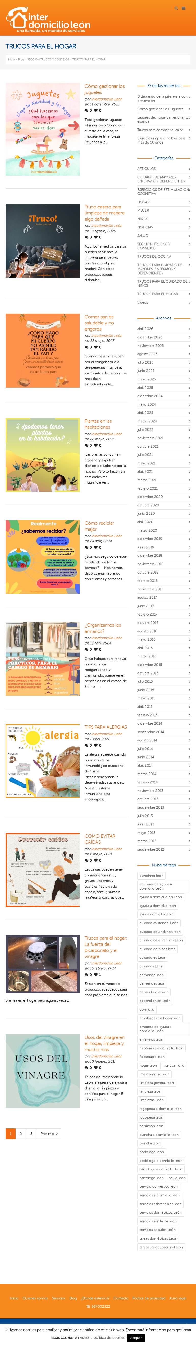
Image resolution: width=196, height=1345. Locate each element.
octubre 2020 (148, 505)
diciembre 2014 (149, 723)
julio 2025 (145, 362)
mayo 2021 (146, 463)
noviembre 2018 (150, 564)
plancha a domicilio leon (159, 1135)
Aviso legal (177, 1298)
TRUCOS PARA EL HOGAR (157, 294)
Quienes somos (35, 1298)
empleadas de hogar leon (160, 1018)
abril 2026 (145, 329)
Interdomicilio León (106, 99)
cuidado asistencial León (159, 923)
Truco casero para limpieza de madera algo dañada (105, 213)
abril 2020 (145, 522)
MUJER (143, 210)
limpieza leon (150, 1091)
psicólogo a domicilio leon (161, 1169)
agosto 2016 (147, 631)
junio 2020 (146, 514)
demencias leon (152, 983)
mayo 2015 (146, 698)
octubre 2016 (147, 623)
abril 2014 (145, 765)
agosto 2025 (147, 354)
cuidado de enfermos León (161, 940)
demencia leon (152, 975)
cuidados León (151, 966)
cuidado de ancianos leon (160, 932)
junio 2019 (145, 547)
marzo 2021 (146, 480)
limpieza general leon (157, 1083)
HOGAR (143, 202)
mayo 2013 (146, 833)
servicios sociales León (158, 1230)
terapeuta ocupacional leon (161, 1247)
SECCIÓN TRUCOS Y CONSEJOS (153, 246)
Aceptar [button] (136, 1338)
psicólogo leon (152, 1178)
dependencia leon (154, 992)
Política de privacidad (148, 1298)
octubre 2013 (147, 799)
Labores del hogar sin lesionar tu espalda (163, 119)
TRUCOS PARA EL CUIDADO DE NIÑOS (162, 284)
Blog (73, 1298)
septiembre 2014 (150, 732)
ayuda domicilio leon (156, 914)
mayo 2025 (146, 379)
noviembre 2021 (150, 438)
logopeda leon (151, 1117)
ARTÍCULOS (146, 169)
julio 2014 (145, 749)
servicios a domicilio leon (160, 1195)
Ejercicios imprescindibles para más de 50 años (161, 140)
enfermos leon (151, 1039)
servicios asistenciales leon (160, 1204)
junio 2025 (146, 371)
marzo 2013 (146, 841)
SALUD (142, 236)
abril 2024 (145, 413)
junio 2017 (145, 606)
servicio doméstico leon (159, 1187)
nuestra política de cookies (102, 1338)
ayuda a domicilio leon (158, 906)
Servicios (59, 1298)
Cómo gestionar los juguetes (160, 109)
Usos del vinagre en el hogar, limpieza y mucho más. (105, 1043)
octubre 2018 (147, 572)
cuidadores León (153, 958)
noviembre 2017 (150, 589)
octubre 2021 (147, 446)
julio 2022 (145, 430)
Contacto (121, 1298)
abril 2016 (145, 648)
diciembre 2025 (150, 337)
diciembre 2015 (149, 665)
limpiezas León (152, 1100)
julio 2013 (145, 816)
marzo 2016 (146, 656)
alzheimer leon (151, 876)
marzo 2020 (147, 530)
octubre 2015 (147, 673)
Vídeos (142, 302)
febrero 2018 (147, 581)
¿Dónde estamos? (95, 1298)
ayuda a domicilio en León (161, 897)
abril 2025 (145, 388)
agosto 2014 (147, 740)
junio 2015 (145, 690)
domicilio (147, 1009)
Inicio (14, 1298)
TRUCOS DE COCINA (154, 257)
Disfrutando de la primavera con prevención (162, 99)
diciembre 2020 (150, 497)
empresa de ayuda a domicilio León (156, 1029)
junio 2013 (145, 824)
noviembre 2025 (150, 346)
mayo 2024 (146, 404)
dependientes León (155, 1001)
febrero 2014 (147, 782)
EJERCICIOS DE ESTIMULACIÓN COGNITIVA (163, 192)
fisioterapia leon (152, 1057)
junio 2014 (145, 757)
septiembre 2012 (150, 849)
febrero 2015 (147, 715)
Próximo (47, 1134)
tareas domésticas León (158, 1238)
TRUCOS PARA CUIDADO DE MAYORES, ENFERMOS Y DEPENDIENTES (160, 269)
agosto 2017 (147, 597)
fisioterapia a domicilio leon (161, 1048)
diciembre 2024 (150, 396)
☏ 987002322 (98, 1306)
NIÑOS (142, 219)
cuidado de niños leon (157, 949)
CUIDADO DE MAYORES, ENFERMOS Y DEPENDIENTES (161, 179)
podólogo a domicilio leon (161, 1161)
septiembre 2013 (150, 807)
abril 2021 (145, 472)
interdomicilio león (154, 1074)
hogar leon (148, 1065)
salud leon (177, 1178)
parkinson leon (151, 1126)
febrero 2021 (147, 488)
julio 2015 (145, 681)
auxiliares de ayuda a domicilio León (156, 886)
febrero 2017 (147, 614)
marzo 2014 (146, 774)
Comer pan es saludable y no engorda (99, 323)
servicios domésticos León (161, 1212)
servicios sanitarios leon (158, 1221)
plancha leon (150, 1143)
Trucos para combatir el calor (160, 130)
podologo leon (152, 1152)
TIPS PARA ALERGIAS (106, 727)
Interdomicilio (174, 1065)
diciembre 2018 (149, 555)
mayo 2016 (146, 639)
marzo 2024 (147, 421)
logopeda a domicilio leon (161, 1109)
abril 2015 (145, 707)
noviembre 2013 (150, 791)
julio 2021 (145, 455)
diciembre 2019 (149, 539)
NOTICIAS (145, 227)
